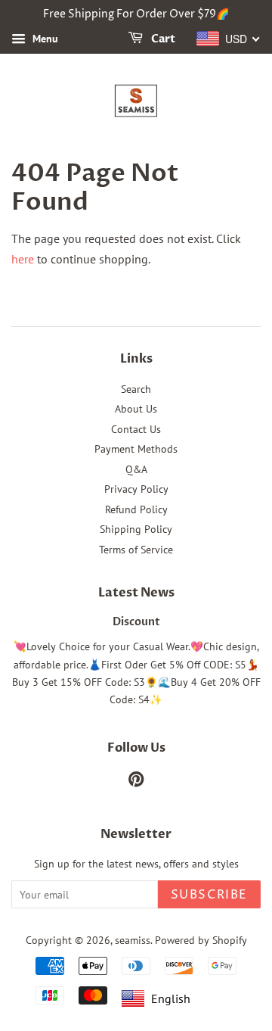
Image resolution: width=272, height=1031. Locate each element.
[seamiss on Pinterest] (136, 782)
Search (136, 389)
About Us (136, 409)
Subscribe (209, 894)
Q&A (136, 469)
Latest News (136, 592)
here (22, 258)
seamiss (132, 940)
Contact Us (136, 429)
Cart (162, 39)
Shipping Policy (136, 529)
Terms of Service (136, 549)
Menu (43, 38)
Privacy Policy (136, 489)
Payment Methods (136, 449)
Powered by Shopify (201, 940)
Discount (136, 622)
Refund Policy (136, 509)
